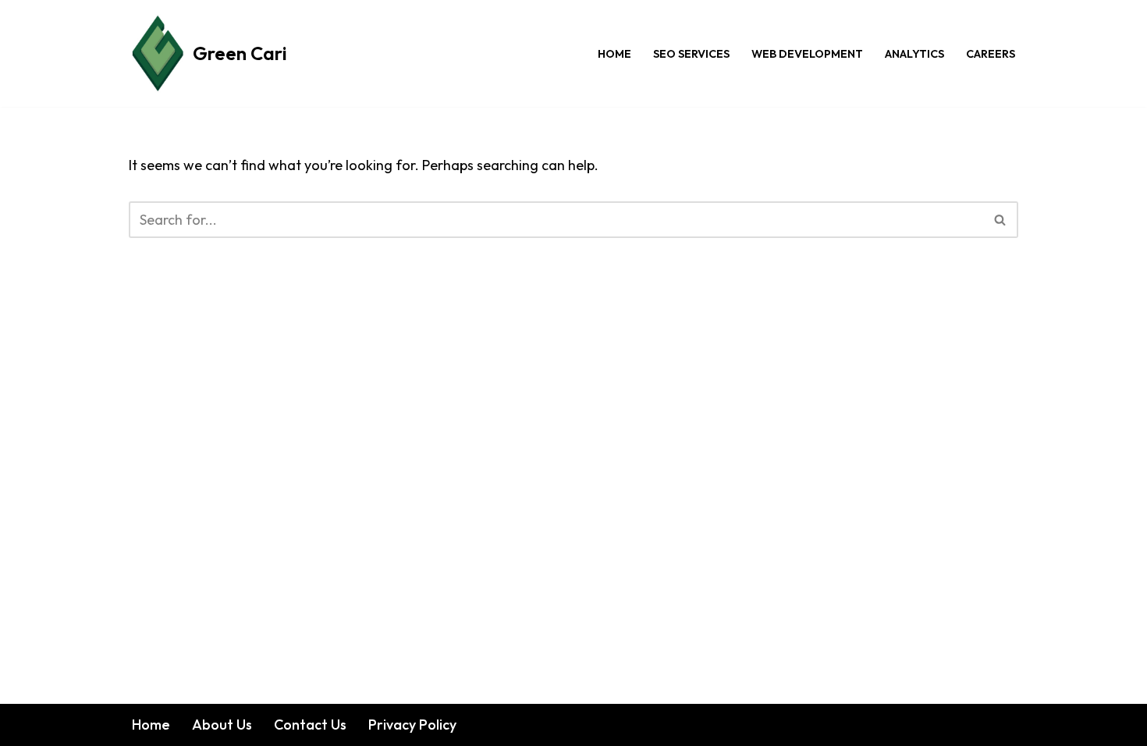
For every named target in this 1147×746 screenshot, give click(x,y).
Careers (990, 54)
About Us (222, 725)
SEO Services (691, 54)
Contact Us (310, 725)
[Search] (1000, 219)
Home (614, 54)
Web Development (807, 54)
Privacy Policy (412, 725)
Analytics (914, 54)
